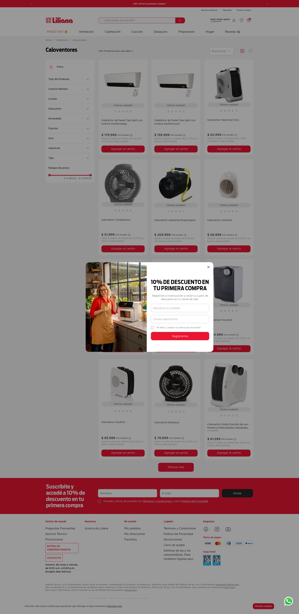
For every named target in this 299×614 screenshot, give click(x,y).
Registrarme (180, 336)
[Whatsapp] (288, 601)
